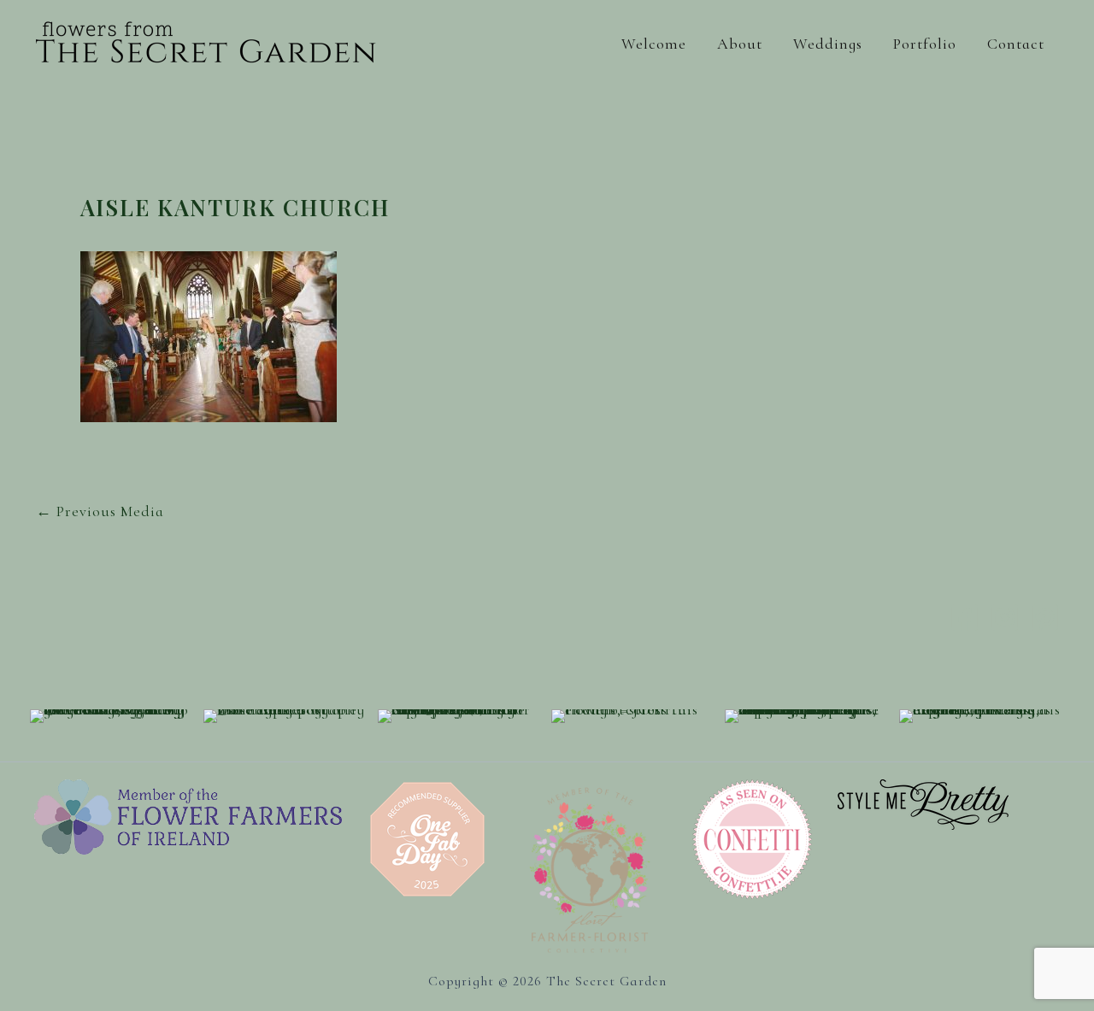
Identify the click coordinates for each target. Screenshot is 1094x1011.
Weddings (827, 43)
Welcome (653, 43)
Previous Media (100, 511)
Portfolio (924, 43)
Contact (1015, 43)
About (739, 43)
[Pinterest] (1045, 617)
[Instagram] (1005, 617)
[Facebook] (964, 617)
